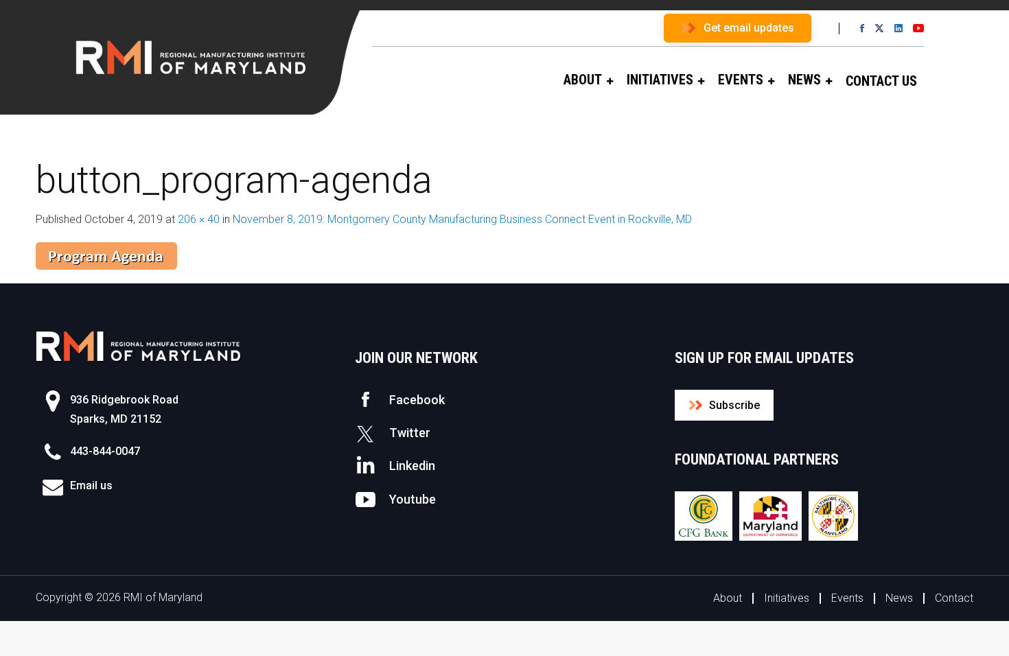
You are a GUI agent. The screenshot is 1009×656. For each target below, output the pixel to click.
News (899, 598)
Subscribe (734, 405)
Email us (91, 485)
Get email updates (749, 27)
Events (847, 598)
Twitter (409, 432)
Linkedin (412, 465)
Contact (954, 598)
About (727, 598)
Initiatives (786, 598)
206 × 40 (199, 219)
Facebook (417, 400)
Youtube (412, 499)
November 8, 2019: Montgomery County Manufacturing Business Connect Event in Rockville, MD (462, 219)
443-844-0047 (105, 451)
